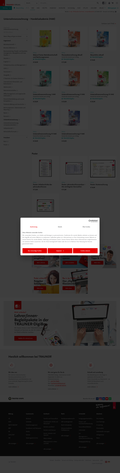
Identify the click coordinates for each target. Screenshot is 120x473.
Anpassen (59, 250)
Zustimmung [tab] (33, 227)
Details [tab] (60, 227)
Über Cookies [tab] (86, 227)
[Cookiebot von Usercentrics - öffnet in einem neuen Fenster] (90, 221)
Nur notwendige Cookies (35, 250)
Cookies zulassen (85, 250)
